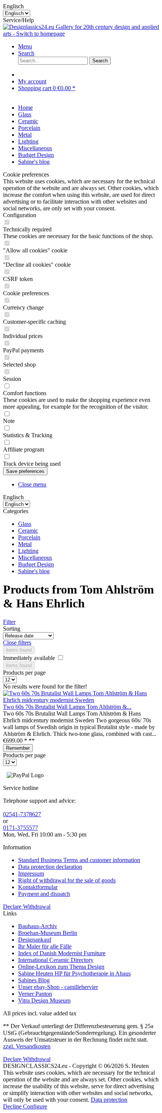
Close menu (32, 484)
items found (19, 650)
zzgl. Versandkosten (26, 1046)
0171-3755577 (20, 828)
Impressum (31, 873)
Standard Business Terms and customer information (79, 860)
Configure (35, 1106)
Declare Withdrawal (26, 906)
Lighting (28, 551)
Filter (9, 622)
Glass (24, 524)
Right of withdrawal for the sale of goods (67, 880)
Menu (25, 46)
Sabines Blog (34, 980)
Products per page (24, 672)
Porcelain (29, 537)
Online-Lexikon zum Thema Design (61, 966)
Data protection (109, 1099)
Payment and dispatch (44, 894)
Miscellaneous (35, 557)
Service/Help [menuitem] (18, 20)
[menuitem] (88, 46)
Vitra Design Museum (44, 1000)
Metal (25, 544)
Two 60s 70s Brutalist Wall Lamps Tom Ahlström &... (67, 707)
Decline (13, 1106)
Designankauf (34, 939)
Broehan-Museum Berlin (47, 933)
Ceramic (28, 530)
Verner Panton (35, 994)
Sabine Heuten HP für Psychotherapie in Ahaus (74, 973)
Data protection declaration (50, 867)
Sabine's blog (34, 571)
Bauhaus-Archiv (37, 926)
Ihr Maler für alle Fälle (45, 946)
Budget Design (36, 564)
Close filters (17, 642)
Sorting (11, 628)
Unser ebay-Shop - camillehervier (58, 987)
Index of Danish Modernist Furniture (61, 953)
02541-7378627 (22, 814)
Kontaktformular (38, 887)
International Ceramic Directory (55, 960)
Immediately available (30, 658)
